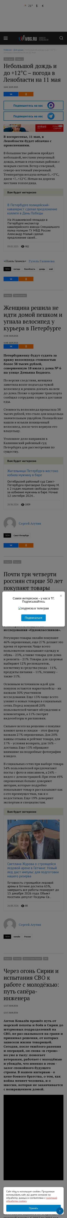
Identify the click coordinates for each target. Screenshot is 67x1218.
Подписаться (33, 617)
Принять (33, 1208)
